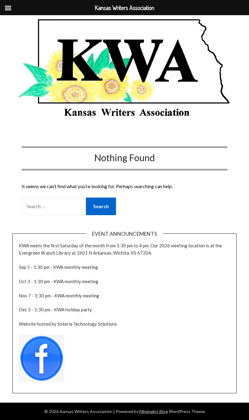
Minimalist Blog (153, 411)
